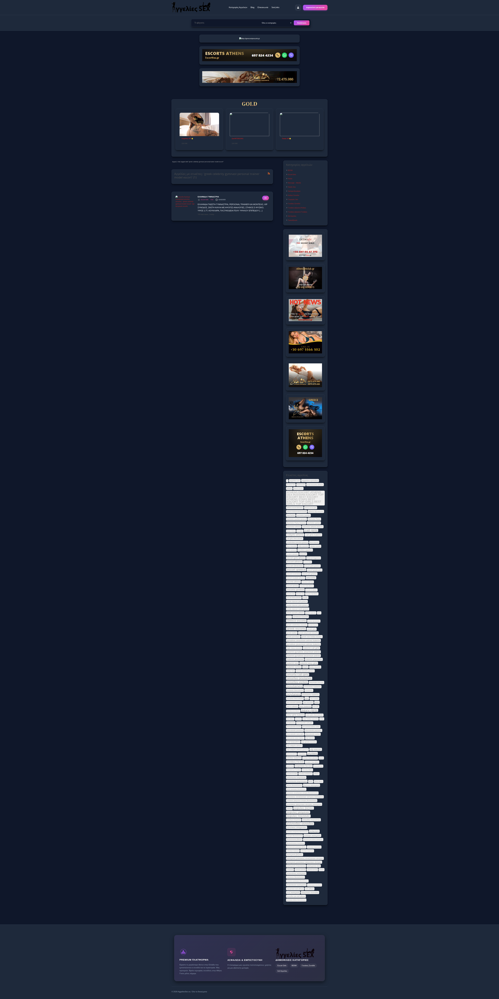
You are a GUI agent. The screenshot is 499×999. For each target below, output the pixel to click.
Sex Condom (314, 698)
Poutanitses (309, 690)
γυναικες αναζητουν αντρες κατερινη (305, 796)
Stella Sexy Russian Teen (241, 138)
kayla (305, 667)
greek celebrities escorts (297, 625)
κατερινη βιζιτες (294, 854)
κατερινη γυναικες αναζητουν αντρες (305, 858)
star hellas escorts (310, 719)
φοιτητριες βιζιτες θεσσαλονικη (296, 900)
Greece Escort (300, 616)
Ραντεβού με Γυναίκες (293, 770)
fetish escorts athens (295, 613)
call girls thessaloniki (295, 539)
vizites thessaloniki (310, 758)
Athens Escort (298, 488)
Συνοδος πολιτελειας (305, 773)
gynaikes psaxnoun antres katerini (303, 644)
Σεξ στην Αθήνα (307, 770)
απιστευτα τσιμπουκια (297, 781)
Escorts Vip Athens (312, 594)
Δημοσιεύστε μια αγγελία (315, 7)
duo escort (314, 542)
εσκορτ (314, 831)
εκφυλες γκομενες (298, 812)
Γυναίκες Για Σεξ (295, 761)
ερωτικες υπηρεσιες (296, 827)
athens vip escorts (315, 511)
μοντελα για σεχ (312, 869)
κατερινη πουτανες (296, 866)
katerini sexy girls (308, 663)
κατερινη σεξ (313, 866)
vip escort (315, 749)
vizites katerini (294, 758)
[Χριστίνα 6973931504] (299, 124)
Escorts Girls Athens (306, 586)
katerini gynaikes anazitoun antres (303, 652)
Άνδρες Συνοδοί (293, 195)
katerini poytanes (313, 659)
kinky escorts (315, 667)
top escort (310, 738)
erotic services (291, 550)
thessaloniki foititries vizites (311, 726)
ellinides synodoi (315, 546)
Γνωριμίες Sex (293, 199)
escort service (292, 586)
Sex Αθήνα (290, 719)
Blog (252, 7)
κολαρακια (290, 869)
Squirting (298, 719)
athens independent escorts (296, 511)
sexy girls (309, 710)
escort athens (294, 561)
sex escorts (308, 702)
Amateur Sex (291, 484)
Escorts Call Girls (307, 582)
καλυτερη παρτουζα (293, 851)
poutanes (294, 686)
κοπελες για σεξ (300, 869)
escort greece (296, 569)
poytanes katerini (310, 694)
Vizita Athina (302, 754)
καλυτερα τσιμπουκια (314, 847)
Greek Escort (313, 625)
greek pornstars (293, 637)
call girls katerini (313, 535)
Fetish (290, 179)
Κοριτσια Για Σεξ (303, 765)
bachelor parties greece (296, 519)
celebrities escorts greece (297, 542)
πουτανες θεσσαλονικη (295, 877)
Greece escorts (296, 620)
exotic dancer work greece (297, 609)
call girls (311, 530)
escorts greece (295, 589)
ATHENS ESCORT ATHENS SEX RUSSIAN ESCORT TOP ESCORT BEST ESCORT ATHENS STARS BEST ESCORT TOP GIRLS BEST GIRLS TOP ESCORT (305, 498)
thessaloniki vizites (313, 734)
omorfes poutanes (299, 678)
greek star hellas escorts (312, 637)
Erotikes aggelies (305, 550)
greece (289, 617)
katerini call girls (311, 648)
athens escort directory (295, 508)
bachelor (291, 515)
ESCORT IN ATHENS (293, 574)
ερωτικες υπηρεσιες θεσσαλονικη (297, 831)
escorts (311, 577)
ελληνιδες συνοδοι (300, 823)
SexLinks (275, 7)
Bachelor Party (314, 519)
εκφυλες (289, 808)
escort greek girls (314, 570)
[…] (260, 210)
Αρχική (174, 161)
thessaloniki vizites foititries (295, 738)
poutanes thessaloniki (295, 690)
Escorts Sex (291, 594)
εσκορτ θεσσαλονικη (294, 836)
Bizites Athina (291, 531)
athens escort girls (310, 507)
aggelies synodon (310, 480)
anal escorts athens (315, 485)
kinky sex (290, 671)
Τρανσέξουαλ (292, 220)
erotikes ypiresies (292, 554)
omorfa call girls (297, 674)
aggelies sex (295, 481)
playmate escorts (316, 682)
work (321, 758)
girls (319, 613)
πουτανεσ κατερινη (296, 884)
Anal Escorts (301, 484)
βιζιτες (311, 781)
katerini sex (292, 663)
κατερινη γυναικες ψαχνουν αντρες (304, 862)
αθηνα (316, 774)
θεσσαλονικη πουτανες (295, 843)
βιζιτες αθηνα (318, 781)
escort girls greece (312, 566)
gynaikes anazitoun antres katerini (303, 640)
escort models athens (295, 578)
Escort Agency (313, 558)
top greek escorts (309, 742)
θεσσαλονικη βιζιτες (294, 839)
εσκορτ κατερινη (312, 835)
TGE (211, 199)
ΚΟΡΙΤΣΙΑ (290, 766)
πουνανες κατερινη (296, 873)
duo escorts (291, 546)
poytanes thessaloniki (295, 699)
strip (321, 719)
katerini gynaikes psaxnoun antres (303, 655)
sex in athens (292, 706)
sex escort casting (294, 702)
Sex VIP (316, 706)
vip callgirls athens (294, 746)
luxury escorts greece (305, 671)
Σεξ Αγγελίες (292, 216)
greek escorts (296, 628)
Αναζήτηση (301, 23)
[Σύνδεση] (298, 8)
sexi (317, 702)
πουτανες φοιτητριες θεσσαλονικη (297, 881)
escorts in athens (311, 590)
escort (303, 553)
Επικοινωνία (263, 7)
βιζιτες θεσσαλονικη (294, 785)
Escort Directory (295, 565)
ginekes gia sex (311, 613)
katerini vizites (294, 667)
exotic (305, 598)
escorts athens (293, 582)
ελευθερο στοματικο (294, 820)
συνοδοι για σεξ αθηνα (296, 896)
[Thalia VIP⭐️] (199, 124)
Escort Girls (204, 199)
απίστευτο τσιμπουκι (296, 777)
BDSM (290, 170)
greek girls (311, 629)
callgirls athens (295, 534)
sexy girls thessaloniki (314, 715)
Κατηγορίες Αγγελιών (238, 7)
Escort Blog (307, 562)
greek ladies (292, 633)
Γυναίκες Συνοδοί (294, 204)
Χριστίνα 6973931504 (290, 138)
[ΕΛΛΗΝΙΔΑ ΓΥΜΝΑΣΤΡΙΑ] (185, 206)
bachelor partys (313, 523)
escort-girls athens (296, 558)
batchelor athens (294, 527)
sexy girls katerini (295, 715)
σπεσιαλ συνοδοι (309, 892)
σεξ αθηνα (309, 889)
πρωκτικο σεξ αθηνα (295, 889)
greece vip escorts (314, 621)
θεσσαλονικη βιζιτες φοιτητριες (313, 839)
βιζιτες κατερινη (311, 785)
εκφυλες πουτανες (298, 816)
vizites (312, 753)
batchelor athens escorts (313, 527)
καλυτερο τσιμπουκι (307, 851)
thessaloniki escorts (294, 727)
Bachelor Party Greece (296, 523)
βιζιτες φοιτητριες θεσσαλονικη (296, 789)
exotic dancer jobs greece (297, 605)
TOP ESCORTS (293, 742)
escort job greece (309, 574)
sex (306, 698)
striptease (291, 723)
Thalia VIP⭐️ (186, 138)
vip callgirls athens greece (297, 750)
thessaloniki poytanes (313, 730)
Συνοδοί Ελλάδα (292, 773)
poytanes (293, 694)
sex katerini (305, 706)
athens (289, 488)
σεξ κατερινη (293, 892)
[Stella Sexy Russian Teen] (249, 124)
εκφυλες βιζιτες (303, 808)
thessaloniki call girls (305, 723)
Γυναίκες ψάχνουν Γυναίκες (297, 212)
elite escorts (303, 546)
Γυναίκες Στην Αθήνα (312, 762)
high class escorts (294, 648)
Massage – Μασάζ (294, 183)
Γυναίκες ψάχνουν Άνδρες (297, 208)
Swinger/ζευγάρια (294, 191)
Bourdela (300, 531)
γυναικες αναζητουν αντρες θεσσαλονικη (302, 793)
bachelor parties (303, 515)
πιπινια (321, 869)
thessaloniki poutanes (295, 730)
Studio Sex (292, 187)
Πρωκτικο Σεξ (318, 766)
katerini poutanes (295, 659)
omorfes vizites (297, 682)
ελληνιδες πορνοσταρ (311, 820)
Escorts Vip (300, 594)
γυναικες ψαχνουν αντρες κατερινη (304, 804)
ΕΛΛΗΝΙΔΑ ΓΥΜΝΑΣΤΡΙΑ (208, 197)
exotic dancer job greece (297, 601)
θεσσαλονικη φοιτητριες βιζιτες (296, 847)
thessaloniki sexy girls (295, 734)
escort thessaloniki (294, 598)
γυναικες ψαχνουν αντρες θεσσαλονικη (302, 800)
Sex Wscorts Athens (293, 711)
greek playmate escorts (308, 633)
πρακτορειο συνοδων (314, 885)
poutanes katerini (312, 686)
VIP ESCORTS (291, 754)
